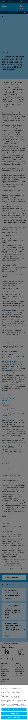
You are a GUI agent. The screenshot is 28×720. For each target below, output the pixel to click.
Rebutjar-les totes (14, 713)
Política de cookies (11, 707)
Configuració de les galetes (14, 709)
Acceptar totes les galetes (14, 717)
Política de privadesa (20, 707)
